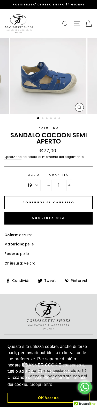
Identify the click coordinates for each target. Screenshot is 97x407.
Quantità (58, 175)
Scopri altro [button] (41, 384)
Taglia (33, 175)
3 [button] (47, 118)
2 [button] (43, 118)
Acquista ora (48, 218)
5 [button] (55, 118)
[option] (48, 5)
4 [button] (51, 118)
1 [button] (38, 118)
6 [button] (59, 118)
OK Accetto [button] (48, 398)
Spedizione (12, 157)
